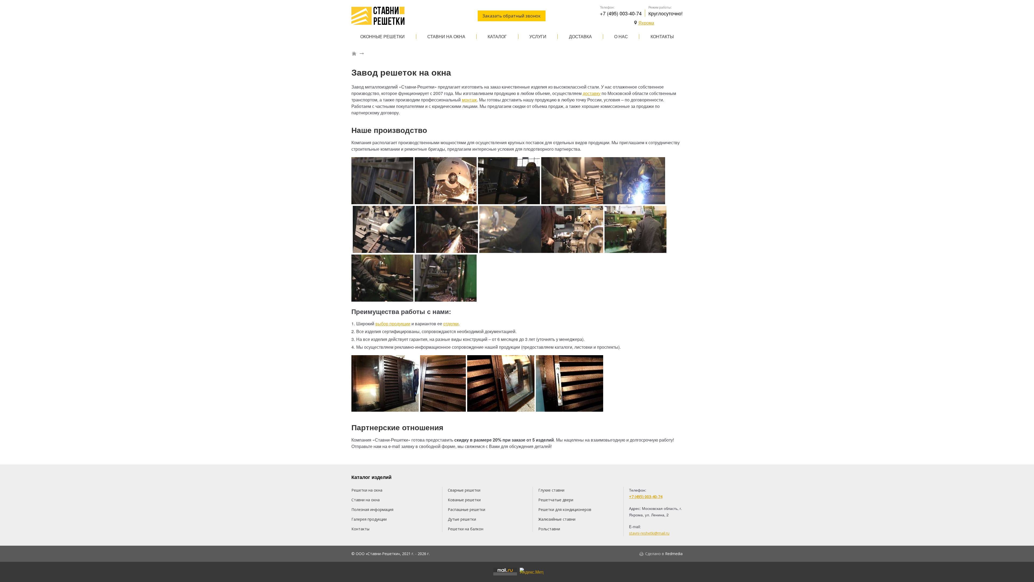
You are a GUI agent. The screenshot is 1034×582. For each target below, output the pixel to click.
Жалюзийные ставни (556, 519)
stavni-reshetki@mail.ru (649, 533)
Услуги (537, 36)
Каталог (497, 36)
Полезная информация (372, 509)
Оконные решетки (382, 36)
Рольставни (549, 528)
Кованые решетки (464, 499)
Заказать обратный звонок (512, 16)
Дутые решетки (462, 519)
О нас (621, 36)
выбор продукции (392, 323)
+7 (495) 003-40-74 (621, 13)
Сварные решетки (464, 490)
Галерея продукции (369, 519)
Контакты (662, 36)
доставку (591, 93)
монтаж (469, 100)
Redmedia (674, 553)
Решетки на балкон (465, 528)
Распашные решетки (466, 509)
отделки (451, 323)
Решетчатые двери (555, 499)
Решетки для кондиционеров (564, 509)
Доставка (580, 36)
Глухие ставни (551, 490)
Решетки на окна (366, 490)
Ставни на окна (446, 36)
